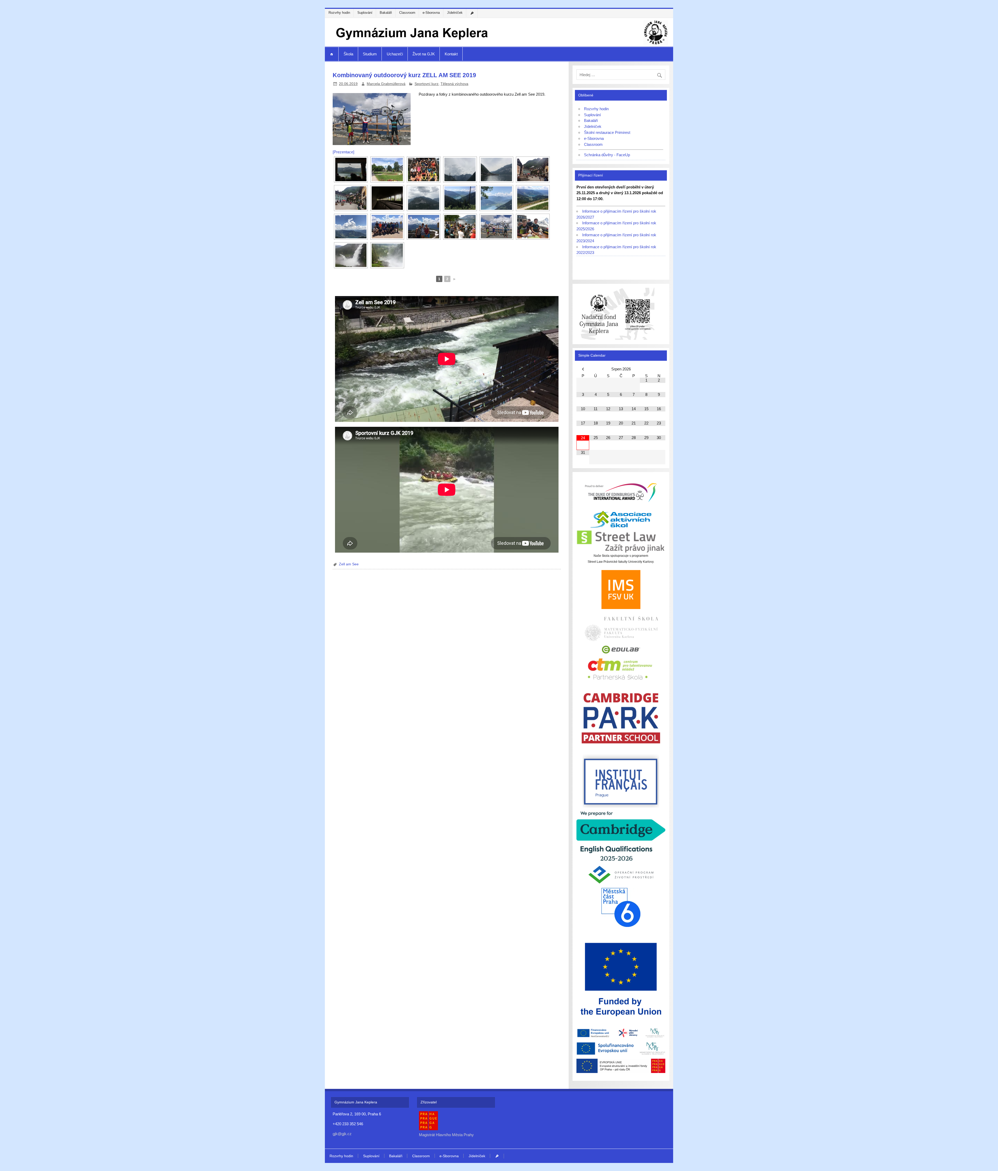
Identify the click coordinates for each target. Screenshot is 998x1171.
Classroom (407, 13)
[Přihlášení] (472, 13)
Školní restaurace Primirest (607, 132)
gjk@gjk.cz (342, 1133)
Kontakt (451, 54)
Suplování (364, 13)
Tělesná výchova (454, 84)
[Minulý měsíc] (582, 369)
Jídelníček (455, 13)
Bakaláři (386, 13)
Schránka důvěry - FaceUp (607, 155)
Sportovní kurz (426, 84)
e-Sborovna (431, 13)
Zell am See (349, 564)
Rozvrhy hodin (339, 13)
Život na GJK (423, 54)
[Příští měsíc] (659, 369)
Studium (370, 54)
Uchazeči (395, 54)
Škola (348, 54)
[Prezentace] (343, 152)
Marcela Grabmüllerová (386, 84)
